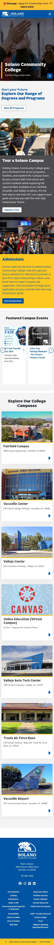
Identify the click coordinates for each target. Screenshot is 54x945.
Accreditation (13, 892)
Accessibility (13, 913)
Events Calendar (40, 899)
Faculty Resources (40, 903)
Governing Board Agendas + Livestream (13, 907)
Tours (40, 921)
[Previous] (2, 350)
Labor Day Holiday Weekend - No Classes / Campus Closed (38, 353)
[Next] (51, 350)
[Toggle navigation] (49, 14)
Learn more (27, 6)
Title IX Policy (44, 941)
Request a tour (11, 209)
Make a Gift (13, 903)
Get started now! (13, 301)
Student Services (40, 895)
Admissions (13, 899)
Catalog (13, 895)
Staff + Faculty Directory (40, 913)
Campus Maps (40, 917)
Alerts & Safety (13, 917)
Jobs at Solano (13, 921)
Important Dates (40, 892)
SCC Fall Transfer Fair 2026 (12, 350)
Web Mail (14, 924)
